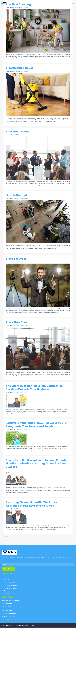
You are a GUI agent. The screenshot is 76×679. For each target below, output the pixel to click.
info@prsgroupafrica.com (8, 616)
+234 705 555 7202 (7, 610)
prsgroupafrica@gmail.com (9, 613)
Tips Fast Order (16, 258)
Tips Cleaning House (20, 67)
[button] (73, 2)
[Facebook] (2, 619)
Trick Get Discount (18, 131)
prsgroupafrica (24, 7)
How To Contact (16, 195)
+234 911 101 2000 (6, 607)
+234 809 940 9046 (7, 603)
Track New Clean (17, 322)
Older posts (6, 536)
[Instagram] (10, 619)
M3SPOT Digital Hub (28, 625)
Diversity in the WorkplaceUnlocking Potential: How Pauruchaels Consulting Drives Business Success (37, 463)
